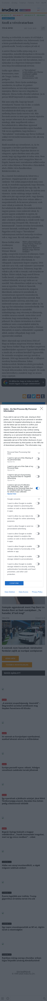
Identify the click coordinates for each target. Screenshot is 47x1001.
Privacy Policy (37, 592)
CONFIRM (14, 583)
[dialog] (23, 500)
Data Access (23, 592)
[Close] (42, 409)
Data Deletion (10, 592)
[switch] (38, 459)
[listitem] (23, 453)
